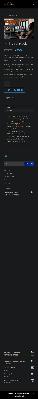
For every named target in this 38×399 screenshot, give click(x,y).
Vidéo (6, 180)
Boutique (7, 170)
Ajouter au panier (14, 89)
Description (11, 107)
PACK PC (12, 16)
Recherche (29, 164)
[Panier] (5, 156)
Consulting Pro (9, 177)
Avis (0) (9, 111)
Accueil (6, 16)
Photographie (8, 183)
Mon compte (8, 173)
